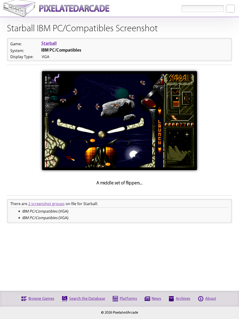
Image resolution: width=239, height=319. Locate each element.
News (156, 299)
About (210, 299)
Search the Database (87, 299)
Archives (183, 299)
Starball (49, 44)
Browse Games (41, 299)
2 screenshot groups (46, 203)
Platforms (128, 299)
